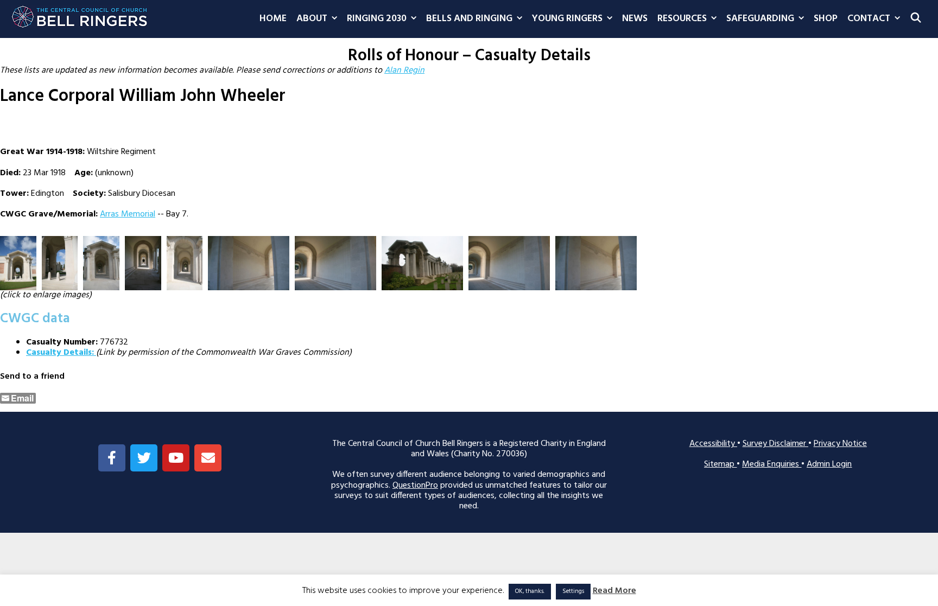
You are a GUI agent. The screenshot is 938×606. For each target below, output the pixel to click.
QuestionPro (415, 486)
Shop (826, 19)
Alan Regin (404, 70)
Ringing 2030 (377, 19)
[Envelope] (207, 457)
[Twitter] (143, 457)
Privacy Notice (840, 444)
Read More (614, 591)
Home (273, 19)
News (635, 19)
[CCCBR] (80, 14)
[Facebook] (111, 457)
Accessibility (713, 444)
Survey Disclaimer (775, 444)
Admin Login (829, 464)
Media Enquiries (771, 464)
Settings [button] (573, 591)
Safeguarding (760, 19)
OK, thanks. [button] (529, 591)
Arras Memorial (127, 214)
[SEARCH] (916, 19)
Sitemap (720, 464)
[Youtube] (175, 457)
